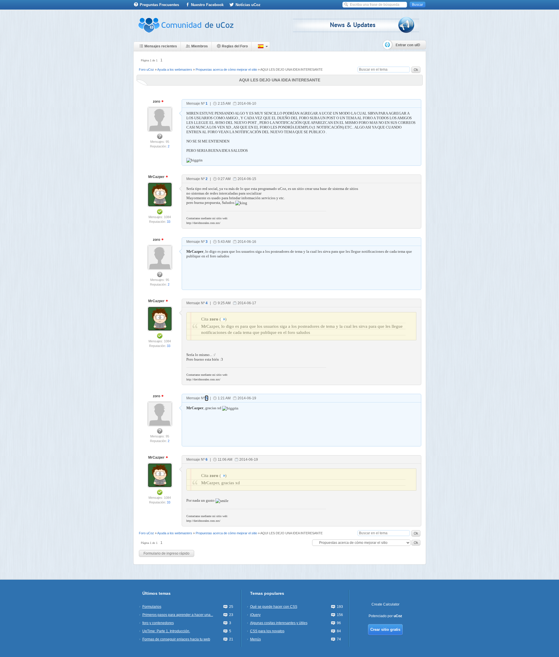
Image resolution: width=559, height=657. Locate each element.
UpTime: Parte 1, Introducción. (166, 631)
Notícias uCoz (248, 5)
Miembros (199, 46)
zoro (157, 101)
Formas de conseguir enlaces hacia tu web (176, 639)
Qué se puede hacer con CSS (273, 607)
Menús (255, 639)
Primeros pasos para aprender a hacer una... (177, 615)
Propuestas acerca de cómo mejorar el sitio (226, 69)
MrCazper (156, 177)
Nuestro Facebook (207, 5)
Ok (416, 70)
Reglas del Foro (235, 46)
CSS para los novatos (267, 631)
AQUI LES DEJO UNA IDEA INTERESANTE (291, 69)
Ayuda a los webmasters (174, 69)
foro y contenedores (158, 623)
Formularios (151, 607)
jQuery (255, 615)
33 (168, 221)
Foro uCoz (146, 69)
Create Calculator (385, 604)
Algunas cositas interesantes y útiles (278, 623)
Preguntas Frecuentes (159, 5)
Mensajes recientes (160, 46)
